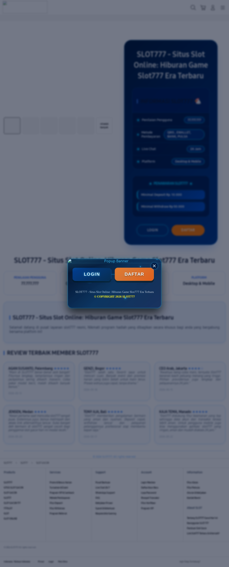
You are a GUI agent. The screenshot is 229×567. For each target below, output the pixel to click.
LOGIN (92, 274)
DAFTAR (134, 274)
